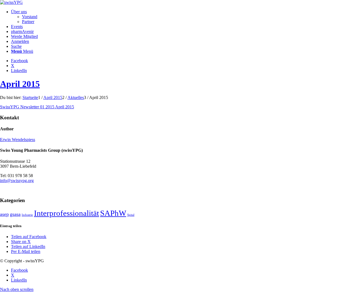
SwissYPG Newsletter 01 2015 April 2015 (37, 106)
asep (4, 214)
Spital (130, 214)
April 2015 (20, 84)
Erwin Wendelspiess (17, 139)
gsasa (15, 214)
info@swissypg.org (17, 180)
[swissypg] (11, 2)
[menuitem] (181, 16)
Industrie (27, 214)
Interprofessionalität (66, 213)
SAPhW (113, 213)
